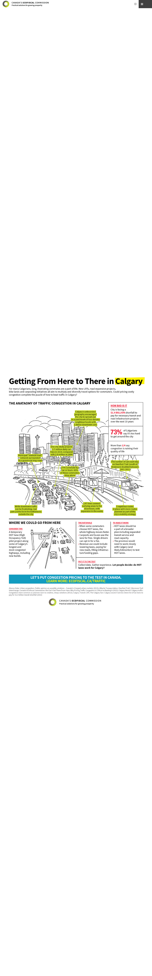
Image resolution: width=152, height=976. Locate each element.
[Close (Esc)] (148, 4)
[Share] (142, 4)
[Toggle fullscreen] (135, 4)
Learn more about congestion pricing (76, 961)
